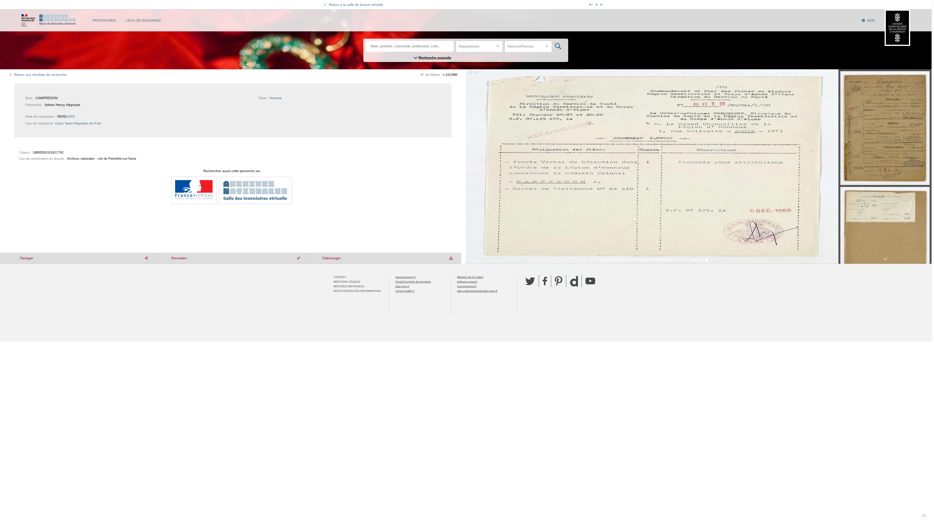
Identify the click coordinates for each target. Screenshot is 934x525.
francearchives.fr (405, 277)
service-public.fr (404, 290)
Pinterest (558, 281)
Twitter (530, 281)
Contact (339, 277)
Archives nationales (348, 286)
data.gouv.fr (402, 286)
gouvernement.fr (466, 286)
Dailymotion (574, 281)
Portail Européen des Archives (413, 281)
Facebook (545, 281)
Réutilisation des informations (357, 290)
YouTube (590, 281)
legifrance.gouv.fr (467, 281)
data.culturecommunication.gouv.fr (477, 290)
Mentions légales (346, 281)
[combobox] (480, 47)
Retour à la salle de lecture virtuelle (356, 5)
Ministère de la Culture (470, 277)
